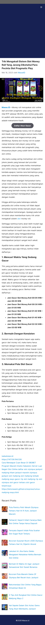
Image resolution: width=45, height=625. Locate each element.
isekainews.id (7, 456)
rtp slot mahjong (28, 479)
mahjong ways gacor (11, 479)
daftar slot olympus (26, 469)
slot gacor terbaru (18, 482)
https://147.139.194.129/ (12, 459)
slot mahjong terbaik (30, 476)
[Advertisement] (22, 35)
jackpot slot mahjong (11, 476)
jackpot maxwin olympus (26, 472)
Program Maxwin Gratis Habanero (16, 466)
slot (19, 218)
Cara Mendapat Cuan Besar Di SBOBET (19, 462)
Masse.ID (6, 107)
